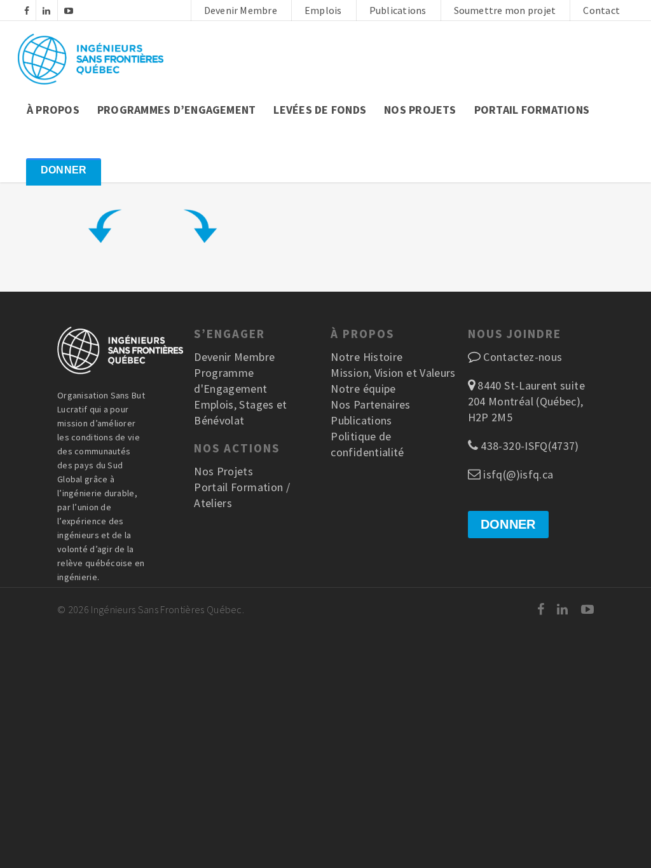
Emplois (323, 10)
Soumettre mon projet (505, 10)
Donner (63, 170)
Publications (398, 10)
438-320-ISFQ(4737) (528, 445)
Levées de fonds (319, 109)
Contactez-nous (522, 356)
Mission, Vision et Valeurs (393, 372)
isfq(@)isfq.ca (517, 474)
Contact (601, 10)
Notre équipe (363, 388)
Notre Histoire (366, 356)
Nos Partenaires (370, 404)
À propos (53, 109)
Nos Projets (223, 471)
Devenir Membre (240, 10)
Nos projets (420, 109)
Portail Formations (531, 109)
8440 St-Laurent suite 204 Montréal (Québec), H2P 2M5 (526, 401)
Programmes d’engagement (176, 109)
